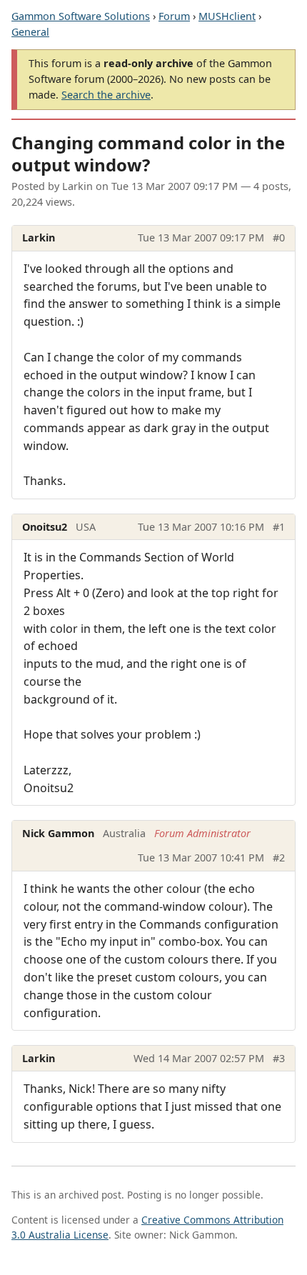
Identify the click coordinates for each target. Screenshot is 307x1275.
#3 (279, 1058)
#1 (279, 527)
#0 (279, 237)
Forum (174, 16)
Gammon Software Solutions (80, 16)
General (30, 32)
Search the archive (106, 94)
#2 (279, 857)
